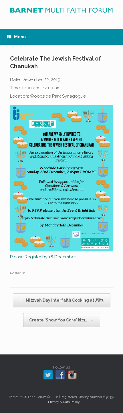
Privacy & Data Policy (64, 402)
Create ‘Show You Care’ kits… (61, 320)
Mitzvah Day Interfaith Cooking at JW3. (61, 300)
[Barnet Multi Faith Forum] (61, 10)
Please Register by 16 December (43, 256)
